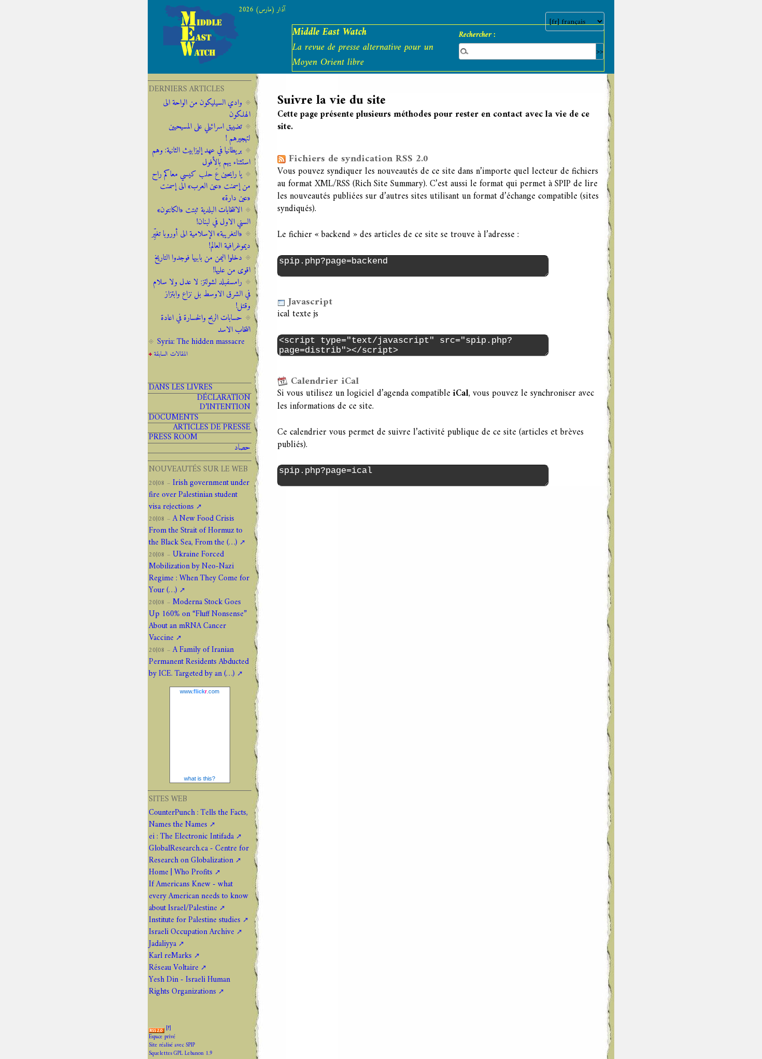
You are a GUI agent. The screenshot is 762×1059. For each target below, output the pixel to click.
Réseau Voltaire (174, 968)
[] (168, 1028)
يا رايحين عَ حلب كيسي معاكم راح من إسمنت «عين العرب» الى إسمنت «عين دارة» (201, 186)
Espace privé (162, 1037)
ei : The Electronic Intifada (191, 837)
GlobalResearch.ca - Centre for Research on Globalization (199, 855)
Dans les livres (181, 388)
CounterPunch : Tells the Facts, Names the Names (198, 819)
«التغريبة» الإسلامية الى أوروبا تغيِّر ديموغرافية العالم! (201, 240)
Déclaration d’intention (223, 403)
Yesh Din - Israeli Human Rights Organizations (189, 986)
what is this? (199, 778)
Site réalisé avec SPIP (172, 1045)
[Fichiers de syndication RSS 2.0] (156, 1028)
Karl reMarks (170, 956)
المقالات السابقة (171, 354)
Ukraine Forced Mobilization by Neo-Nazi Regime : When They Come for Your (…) (199, 572)
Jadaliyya (162, 944)
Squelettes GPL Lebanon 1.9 (181, 1053)
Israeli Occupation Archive (191, 932)
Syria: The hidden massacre (201, 342)
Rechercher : (477, 34)
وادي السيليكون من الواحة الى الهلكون (206, 109)
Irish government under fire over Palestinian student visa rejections (199, 495)
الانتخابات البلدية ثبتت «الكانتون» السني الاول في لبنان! (203, 216)
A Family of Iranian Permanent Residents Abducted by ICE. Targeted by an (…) (199, 662)
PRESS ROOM (173, 437)
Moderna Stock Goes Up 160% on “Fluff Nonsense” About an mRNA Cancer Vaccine (198, 620)
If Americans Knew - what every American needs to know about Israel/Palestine (198, 896)
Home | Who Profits (181, 873)
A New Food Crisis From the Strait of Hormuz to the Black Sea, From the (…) (196, 531)
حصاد (242, 448)
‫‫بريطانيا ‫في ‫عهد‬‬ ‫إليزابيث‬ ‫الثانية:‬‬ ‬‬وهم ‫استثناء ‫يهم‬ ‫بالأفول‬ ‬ (201, 157)
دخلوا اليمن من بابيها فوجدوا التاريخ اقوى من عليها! (202, 264)
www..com (199, 691)
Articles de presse (211, 428)
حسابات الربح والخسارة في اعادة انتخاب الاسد (205, 324)
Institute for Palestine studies (195, 920)
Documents (174, 418)
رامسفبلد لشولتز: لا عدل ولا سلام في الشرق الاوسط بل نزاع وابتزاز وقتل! (201, 294)
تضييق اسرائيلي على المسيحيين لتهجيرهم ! (209, 133)
